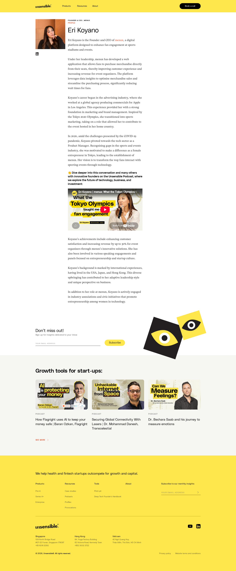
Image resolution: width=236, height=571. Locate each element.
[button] (66, 6)
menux (119, 40)
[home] (43, 6)
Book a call (190, 6)
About (95, 6)
